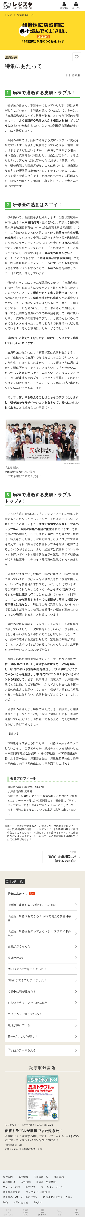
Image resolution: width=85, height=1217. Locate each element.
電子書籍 (59, 1176)
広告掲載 (26, 1182)
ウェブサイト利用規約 (38, 1192)
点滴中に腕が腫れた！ (22, 991)
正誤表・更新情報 (46, 1182)
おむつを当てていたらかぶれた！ (29, 1002)
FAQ (5, 1202)
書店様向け (9, 1182)
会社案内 (8, 1176)
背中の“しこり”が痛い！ (23, 1036)
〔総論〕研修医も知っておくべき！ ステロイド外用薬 (39, 933)
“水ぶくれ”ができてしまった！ (27, 969)
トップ (8, 15)
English (38, 1202)
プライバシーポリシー (53, 1187)
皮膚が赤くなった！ (20, 946)
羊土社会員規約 (11, 1192)
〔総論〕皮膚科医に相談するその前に (32, 904)
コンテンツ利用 (11, 1187)
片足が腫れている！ (20, 1025)
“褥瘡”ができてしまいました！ (27, 980)
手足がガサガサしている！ (25, 1014)
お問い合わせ (20, 1202)
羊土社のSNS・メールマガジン (20, 1197)
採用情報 (23, 1176)
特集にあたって (21, 893)
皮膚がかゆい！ (18, 957)
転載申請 (31, 1187)
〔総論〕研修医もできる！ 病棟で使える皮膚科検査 (39, 918)
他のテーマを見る (24, 1050)
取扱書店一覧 (41, 1176)
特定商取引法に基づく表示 (58, 1197)
